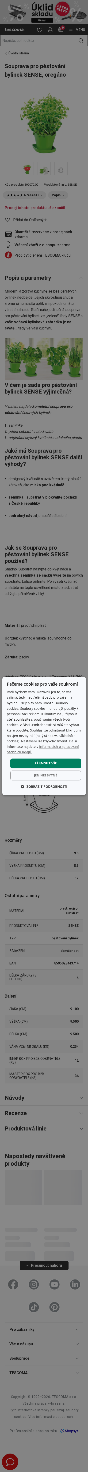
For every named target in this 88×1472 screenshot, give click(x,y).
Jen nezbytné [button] (45, 775)
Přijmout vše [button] (45, 763)
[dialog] (44, 736)
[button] (44, 786)
